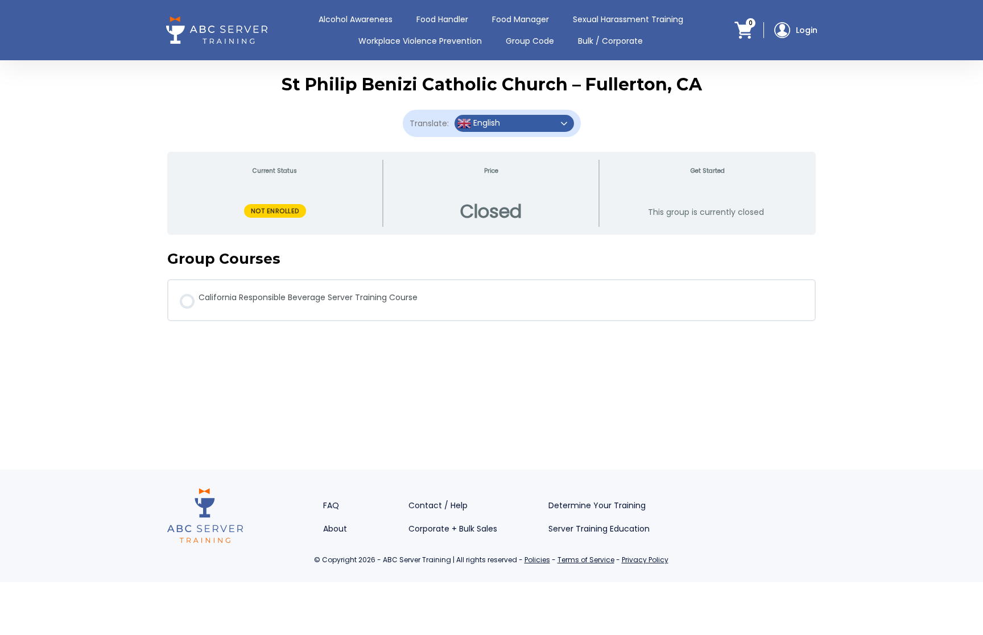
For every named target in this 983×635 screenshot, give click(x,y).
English (485, 122)
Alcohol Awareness (356, 19)
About (335, 528)
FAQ (331, 505)
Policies (537, 560)
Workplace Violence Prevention (420, 41)
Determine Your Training (597, 505)
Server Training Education (599, 528)
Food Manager (520, 19)
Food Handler (442, 19)
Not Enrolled (275, 210)
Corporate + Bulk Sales (452, 528)
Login (806, 30)
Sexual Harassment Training (628, 19)
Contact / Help (438, 505)
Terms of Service (585, 560)
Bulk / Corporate (610, 41)
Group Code (530, 41)
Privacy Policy (645, 560)
